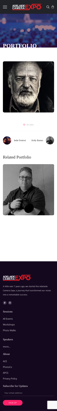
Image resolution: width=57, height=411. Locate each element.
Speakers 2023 (28, 196)
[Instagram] (10, 303)
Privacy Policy (10, 378)
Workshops (9, 324)
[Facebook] (5, 303)
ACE (5, 361)
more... (6, 346)
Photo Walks (9, 330)
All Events (8, 318)
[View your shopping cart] (52, 7)
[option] (27, 191)
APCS (5, 372)
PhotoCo (7, 367)
